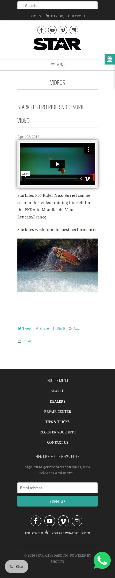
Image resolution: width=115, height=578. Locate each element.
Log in (35, 16)
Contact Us (57, 442)
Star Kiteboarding (52, 555)
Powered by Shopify (71, 558)
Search (57, 390)
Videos (57, 82)
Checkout (76, 16)
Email (26, 341)
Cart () (57, 16)
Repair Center (57, 411)
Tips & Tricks (57, 421)
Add (76, 328)
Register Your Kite (58, 432)
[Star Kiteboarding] (57, 46)
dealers (57, 401)
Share (44, 328)
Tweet (26, 328)
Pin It (61, 328)
